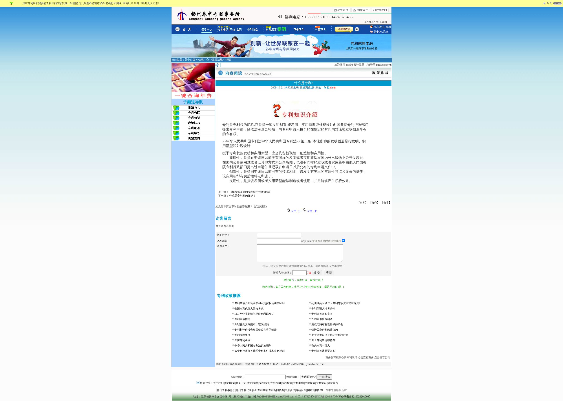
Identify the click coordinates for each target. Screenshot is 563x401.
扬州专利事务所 (226, 390)
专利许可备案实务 (322, 313)
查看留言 (332, 382)
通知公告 (241, 382)
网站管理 (301, 390)
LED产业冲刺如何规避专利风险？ (254, 313)
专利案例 (298, 382)
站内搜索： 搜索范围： (265, 377)
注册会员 (290, 390)
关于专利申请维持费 (323, 340)
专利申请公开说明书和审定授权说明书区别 (259, 303)
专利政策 (230, 382)
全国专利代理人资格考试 (248, 308)
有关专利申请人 (320, 345)
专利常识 (321, 382)
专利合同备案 (276, 390)
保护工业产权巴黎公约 (324, 329)
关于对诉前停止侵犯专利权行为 (329, 335)
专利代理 (252, 382)
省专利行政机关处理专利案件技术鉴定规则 (259, 350)
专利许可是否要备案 (323, 350)
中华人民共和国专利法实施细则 (252, 345)
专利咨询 (275, 382)
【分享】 (386, 202)
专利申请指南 (242, 319)
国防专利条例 (242, 340)
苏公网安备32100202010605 (354, 396)
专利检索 (287, 382)
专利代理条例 (242, 335)
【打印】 (374, 202)
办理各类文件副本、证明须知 (251, 324)
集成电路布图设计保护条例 (327, 324)
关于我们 (218, 382)
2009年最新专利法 (322, 319)
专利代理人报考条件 (323, 308)
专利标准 (264, 382)
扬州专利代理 (244, 390)
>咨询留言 (263, 364)
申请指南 (310, 382)
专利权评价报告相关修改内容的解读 (255, 329)
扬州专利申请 (260, 390)
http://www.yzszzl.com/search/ (388, 64)
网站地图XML (315, 390)
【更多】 (362, 202)
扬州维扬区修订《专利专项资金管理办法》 (336, 303)
